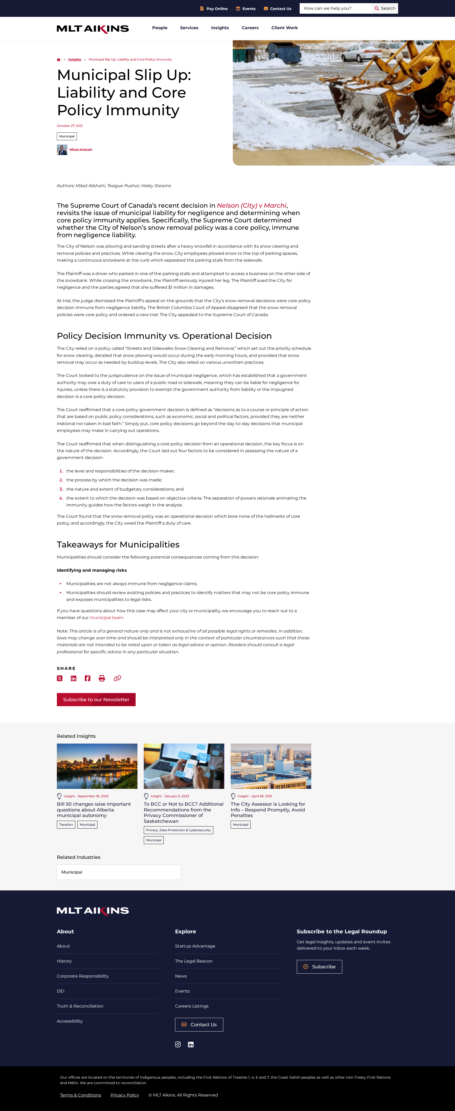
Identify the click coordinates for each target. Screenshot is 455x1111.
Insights (220, 27)
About (63, 946)
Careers (250, 27)
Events (249, 8)
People (159, 27)
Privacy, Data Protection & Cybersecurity (178, 830)
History (64, 961)
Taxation (66, 824)
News (181, 976)
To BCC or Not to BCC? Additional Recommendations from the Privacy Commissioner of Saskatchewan (184, 812)
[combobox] (336, 8)
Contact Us (280, 8)
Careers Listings (192, 1006)
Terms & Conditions (80, 1095)
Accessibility (70, 1021)
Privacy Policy (125, 1095)
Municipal (67, 136)
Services (189, 27)
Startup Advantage (195, 946)
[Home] (59, 59)
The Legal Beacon (193, 961)
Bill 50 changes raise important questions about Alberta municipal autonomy (94, 809)
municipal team (106, 617)
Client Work (284, 27)
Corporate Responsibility (83, 976)
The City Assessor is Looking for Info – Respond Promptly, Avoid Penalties (268, 809)
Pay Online (217, 8)
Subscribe (324, 967)
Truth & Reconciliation (80, 1006)
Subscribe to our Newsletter (96, 700)
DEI (61, 991)
